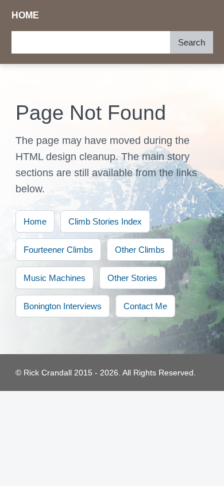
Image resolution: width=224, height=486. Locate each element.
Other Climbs (140, 250)
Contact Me (145, 306)
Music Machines (55, 278)
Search (191, 42)
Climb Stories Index (105, 221)
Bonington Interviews (63, 306)
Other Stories (132, 278)
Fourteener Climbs (58, 250)
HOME (25, 15)
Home (35, 221)
